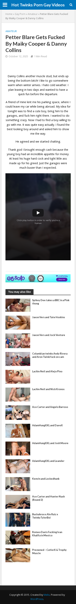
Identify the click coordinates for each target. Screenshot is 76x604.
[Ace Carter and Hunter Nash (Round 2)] (17, 501)
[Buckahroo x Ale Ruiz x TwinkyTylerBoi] (17, 519)
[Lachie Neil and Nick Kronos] (17, 394)
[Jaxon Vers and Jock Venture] (17, 340)
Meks (47, 594)
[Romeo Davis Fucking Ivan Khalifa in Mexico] (17, 537)
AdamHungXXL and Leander (48, 461)
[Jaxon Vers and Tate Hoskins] (17, 322)
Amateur (33, 14)
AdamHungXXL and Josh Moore (50, 443)
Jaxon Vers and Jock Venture (48, 335)
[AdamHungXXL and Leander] (17, 466)
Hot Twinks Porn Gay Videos (38, 4)
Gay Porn (20, 14)
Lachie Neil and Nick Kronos (48, 389)
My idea (61, 106)
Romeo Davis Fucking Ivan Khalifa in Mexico (47, 534)
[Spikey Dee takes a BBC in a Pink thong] (17, 305)
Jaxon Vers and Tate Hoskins (48, 317)
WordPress (36, 599)
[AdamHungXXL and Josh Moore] (17, 448)
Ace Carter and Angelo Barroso (50, 407)
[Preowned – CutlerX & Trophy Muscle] (17, 555)
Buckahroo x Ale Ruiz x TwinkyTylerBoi (45, 516)
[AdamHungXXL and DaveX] (17, 430)
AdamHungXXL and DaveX (47, 425)
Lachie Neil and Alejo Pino (47, 371)
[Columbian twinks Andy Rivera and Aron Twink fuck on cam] (17, 359)
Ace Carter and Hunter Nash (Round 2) (48, 498)
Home (8, 14)
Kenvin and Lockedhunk (45, 478)
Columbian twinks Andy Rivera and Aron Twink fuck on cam (49, 355)
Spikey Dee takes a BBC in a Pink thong (50, 302)
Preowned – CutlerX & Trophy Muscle (49, 551)
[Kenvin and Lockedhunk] (17, 484)
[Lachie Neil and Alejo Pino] (17, 376)
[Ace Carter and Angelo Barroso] (17, 412)
